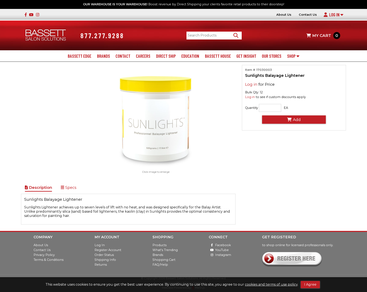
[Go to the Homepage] (45, 36)
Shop (291, 56)
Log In (334, 14)
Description (40, 187)
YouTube (222, 250)
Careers (143, 56)
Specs (70, 187)
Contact (123, 56)
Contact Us (308, 15)
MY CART (325, 35)
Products (159, 245)
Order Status (104, 255)
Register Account (108, 250)
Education (190, 56)
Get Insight (246, 56)
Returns (101, 265)
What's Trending (165, 250)
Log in (251, 84)
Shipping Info (105, 260)
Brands (103, 56)
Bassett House (218, 56)
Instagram (223, 255)
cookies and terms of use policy (271, 284)
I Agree (310, 284)
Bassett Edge (79, 56)
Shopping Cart (163, 260)
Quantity (251, 108)
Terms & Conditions (49, 260)
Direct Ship (166, 56)
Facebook (223, 245)
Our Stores (271, 56)
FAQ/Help (160, 265)
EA (286, 108)
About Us (283, 15)
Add (297, 119)
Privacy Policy (44, 255)
